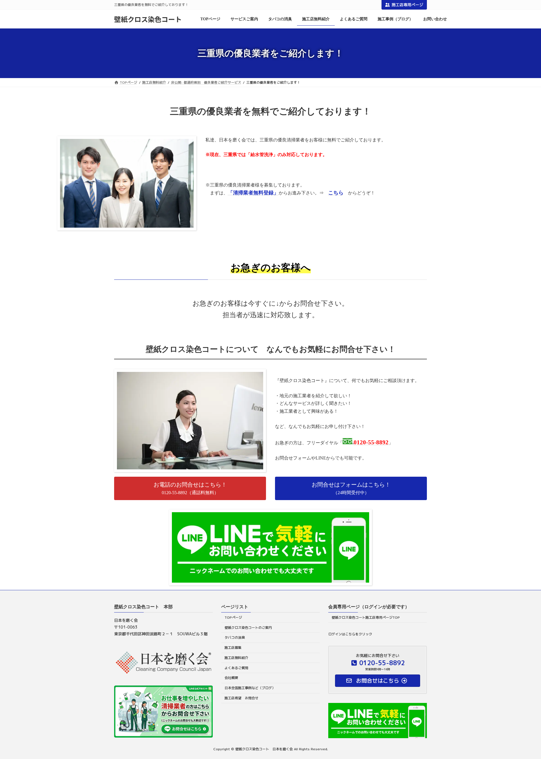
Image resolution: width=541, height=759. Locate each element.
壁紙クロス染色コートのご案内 (248, 627)
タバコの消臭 (235, 637)
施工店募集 (233, 647)
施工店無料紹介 (236, 657)
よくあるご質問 (236, 667)
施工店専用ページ (407, 4)
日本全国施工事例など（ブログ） (250, 687)
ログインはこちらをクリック (350, 634)
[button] (190, 488)
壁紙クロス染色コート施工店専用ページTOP (366, 617)
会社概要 (231, 678)
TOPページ (233, 617)
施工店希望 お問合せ (241, 698)
